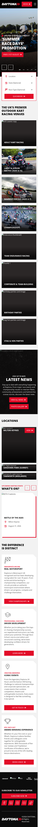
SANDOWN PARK (11, 52)
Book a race (17, 762)
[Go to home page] (11, 4)
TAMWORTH (9, 59)
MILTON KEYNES (11, 45)
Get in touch (18, 708)
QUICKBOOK (18, 96)
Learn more (18, 653)
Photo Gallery (17, 406)
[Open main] (35, 4)
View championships (18, 601)
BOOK (25, 4)
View (28, 430)
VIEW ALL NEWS (17, 400)
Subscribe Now (17, 796)
